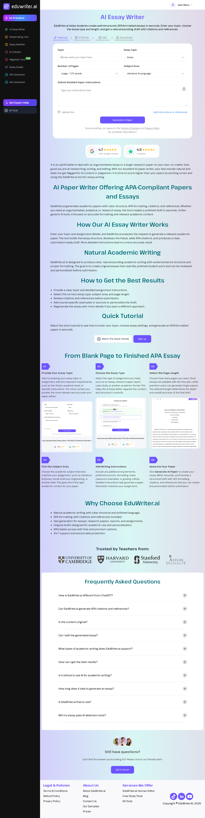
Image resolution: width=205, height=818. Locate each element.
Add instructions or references (170, 112)
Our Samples (91, 806)
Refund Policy (51, 796)
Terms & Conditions (55, 791)
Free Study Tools (133, 796)
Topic (61, 49)
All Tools (127, 801)
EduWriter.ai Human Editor (139, 791)
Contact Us (90, 801)
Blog (85, 796)
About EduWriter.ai (94, 791)
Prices (87, 811)
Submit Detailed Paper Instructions (79, 82)
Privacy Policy (51, 801)
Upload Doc (68, 112)
